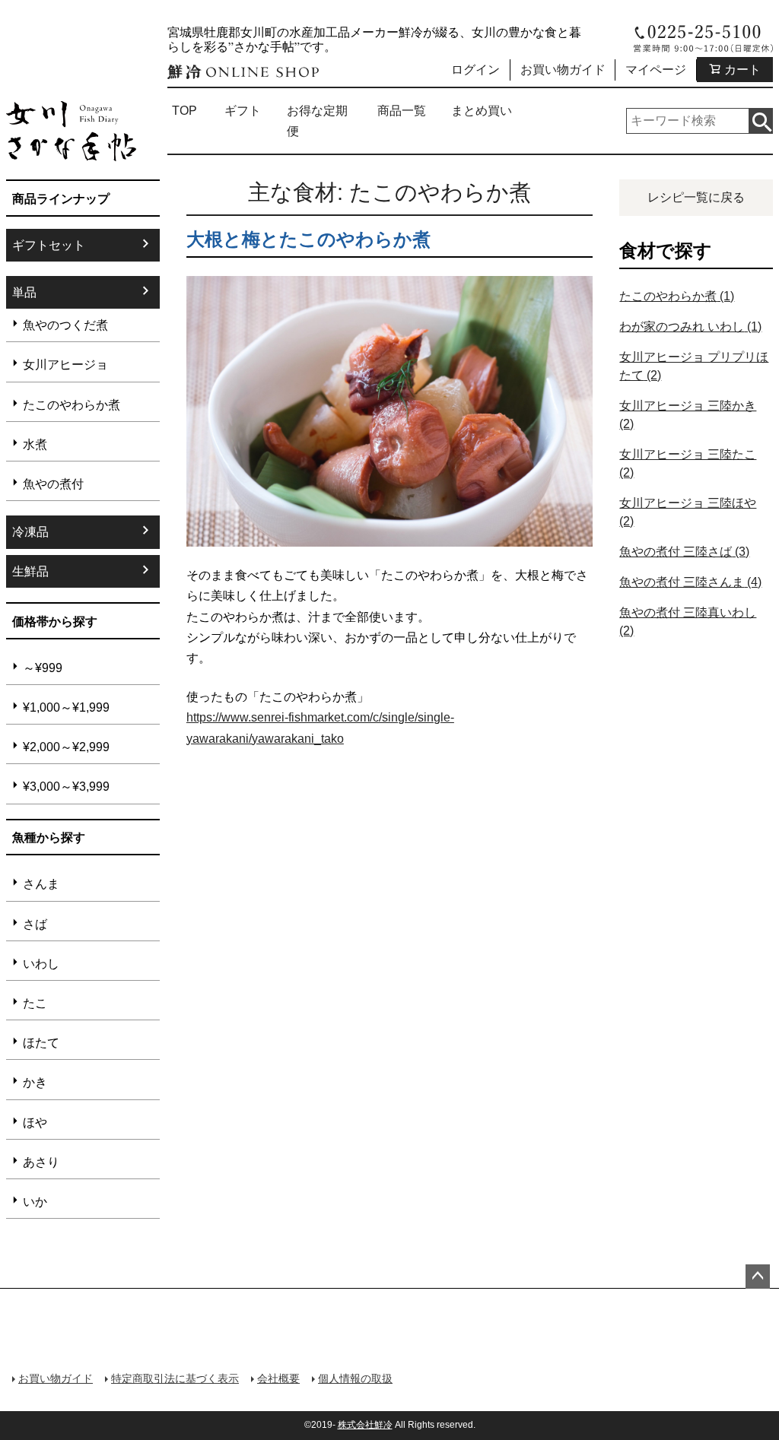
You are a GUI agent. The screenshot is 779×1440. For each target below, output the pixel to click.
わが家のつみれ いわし (690, 326)
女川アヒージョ (65, 364)
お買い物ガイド (563, 69)
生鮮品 (30, 571)
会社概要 (278, 1378)
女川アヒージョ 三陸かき (687, 414)
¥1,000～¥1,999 (66, 707)
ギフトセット (48, 245)
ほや (35, 1122)
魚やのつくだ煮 (65, 325)
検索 (760, 121)
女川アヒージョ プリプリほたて (693, 366)
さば (35, 924)
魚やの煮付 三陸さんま (690, 582)
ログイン (475, 69)
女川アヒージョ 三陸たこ (687, 463)
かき (35, 1082)
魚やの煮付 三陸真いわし (687, 621)
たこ (35, 1003)
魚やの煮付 (53, 483)
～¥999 (42, 667)
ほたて (41, 1042)
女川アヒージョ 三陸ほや (687, 512)
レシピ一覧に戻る (696, 197)
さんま (41, 883)
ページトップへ (758, 1276)
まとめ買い (481, 110)
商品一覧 (401, 110)
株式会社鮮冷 (365, 1424)
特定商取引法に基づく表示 (175, 1378)
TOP (184, 110)
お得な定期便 (317, 121)
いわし (41, 963)
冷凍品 (30, 531)
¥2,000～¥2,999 (66, 747)
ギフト (242, 110)
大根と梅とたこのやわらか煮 (308, 239)
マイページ (655, 69)
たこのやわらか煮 (71, 404)
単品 (24, 292)
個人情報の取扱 (355, 1378)
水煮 (35, 444)
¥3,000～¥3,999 (66, 786)
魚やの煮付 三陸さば (684, 551)
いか (35, 1201)
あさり (41, 1162)
